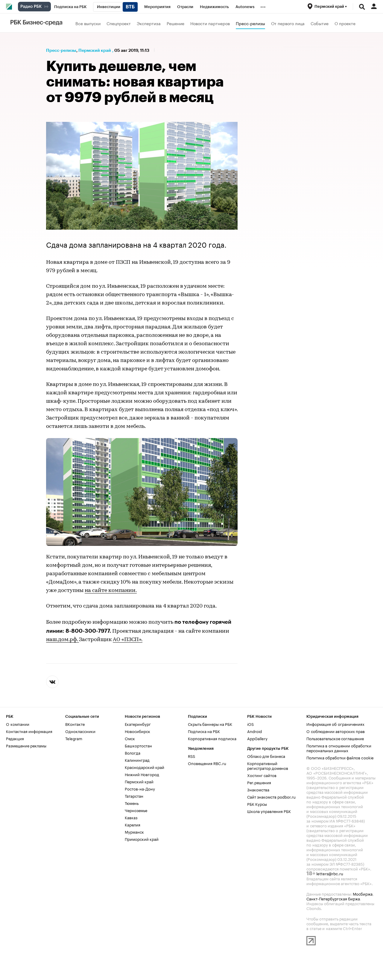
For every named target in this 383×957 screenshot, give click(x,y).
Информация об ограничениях (335, 724)
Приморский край (142, 839)
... (263, 6)
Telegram (73, 738)
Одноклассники (80, 731)
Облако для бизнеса (266, 756)
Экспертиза (149, 23)
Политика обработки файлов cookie (340, 757)
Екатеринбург (138, 724)
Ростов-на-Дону (140, 788)
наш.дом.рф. (62, 640)
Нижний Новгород (142, 774)
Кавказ (131, 817)
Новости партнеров (210, 23)
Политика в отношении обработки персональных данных (338, 747)
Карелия (132, 824)
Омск (130, 738)
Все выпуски (88, 23)
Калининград (137, 760)
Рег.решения (259, 782)
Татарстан (134, 796)
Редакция (15, 738)
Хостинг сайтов (261, 775)
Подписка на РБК (204, 731)
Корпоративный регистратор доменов (267, 765)
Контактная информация (29, 731)
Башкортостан (138, 745)
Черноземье (136, 810)
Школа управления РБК (269, 811)
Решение (175, 23)
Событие (320, 23)
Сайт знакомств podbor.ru (271, 796)
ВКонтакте (75, 724)
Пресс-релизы (250, 23)
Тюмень (132, 803)
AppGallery (257, 738)
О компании (17, 724)
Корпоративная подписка (212, 738)
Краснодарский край (144, 767)
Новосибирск (137, 731)
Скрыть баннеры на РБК (210, 724)
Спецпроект (119, 23)
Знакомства (258, 789)
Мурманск (134, 832)
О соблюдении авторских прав (335, 731)
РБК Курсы (257, 804)
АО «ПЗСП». (127, 640)
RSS (191, 756)
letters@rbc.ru (329, 873)
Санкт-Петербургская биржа (333, 898)
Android (254, 731)
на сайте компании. (111, 590)
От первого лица (288, 23)
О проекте (345, 23)
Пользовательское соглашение (335, 738)
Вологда (132, 752)
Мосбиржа (363, 894)
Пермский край (94, 50)
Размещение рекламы (26, 745)
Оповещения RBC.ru (207, 763)
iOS (250, 724)
